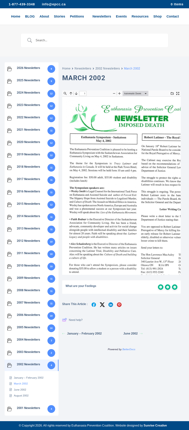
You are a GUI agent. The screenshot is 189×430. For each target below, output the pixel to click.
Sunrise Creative (155, 425)
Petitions (77, 16)
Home (15, 16)
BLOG (30, 16)
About (44, 16)
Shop (157, 16)
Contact (172, 16)
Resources (140, 16)
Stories (59, 16)
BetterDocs (128, 349)
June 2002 (130, 333)
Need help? (76, 319)
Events (121, 16)
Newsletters (101, 16)
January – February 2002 (84, 333)
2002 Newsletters (107, 68)
